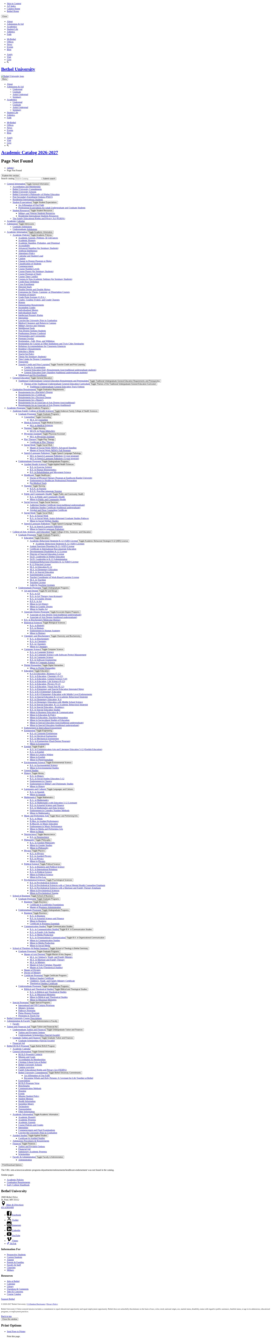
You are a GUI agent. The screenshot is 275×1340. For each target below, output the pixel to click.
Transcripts (23, 362)
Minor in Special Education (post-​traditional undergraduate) (57, 722)
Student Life (12, 29)
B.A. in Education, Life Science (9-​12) (47, 681)
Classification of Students (29, 263)
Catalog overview (26, 1067)
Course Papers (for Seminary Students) (35, 271)
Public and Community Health (38, 494)
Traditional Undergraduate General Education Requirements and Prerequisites (53, 381)
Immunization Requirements (31, 305)
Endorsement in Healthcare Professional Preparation (53, 480)
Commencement (25, 266)
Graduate (17, 92)
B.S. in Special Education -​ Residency (47, 707)
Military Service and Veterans (31, 325)
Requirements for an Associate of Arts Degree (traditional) (44, 405)
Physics (27, 850)
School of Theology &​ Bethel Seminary (31, 948)
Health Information (27, 1101)
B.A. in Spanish (37, 792)
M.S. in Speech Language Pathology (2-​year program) (54, 456)
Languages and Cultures (35, 789)
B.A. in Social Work (39, 516)
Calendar (11, 1284)
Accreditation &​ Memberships (32, 1059)
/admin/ (10, 168)
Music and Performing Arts (36, 816)
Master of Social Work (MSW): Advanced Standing (53, 448)
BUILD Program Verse (28, 1083)
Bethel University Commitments (27, 189)
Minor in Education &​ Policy (43, 715)
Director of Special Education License (47, 554)
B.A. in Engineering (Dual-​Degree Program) (50, 741)
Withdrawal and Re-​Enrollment (32, 375)
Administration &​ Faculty (18, 1021)
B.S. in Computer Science (41, 657)
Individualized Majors (28, 310)
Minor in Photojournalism (41, 759)
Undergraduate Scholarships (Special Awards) (39, 1035)
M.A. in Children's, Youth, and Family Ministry (51, 957)
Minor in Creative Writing (41, 754)
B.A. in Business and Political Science (47, 867)
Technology (23, 1106)
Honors (21, 302)
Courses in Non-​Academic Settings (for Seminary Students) (45, 279)
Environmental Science (34, 762)
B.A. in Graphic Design (40, 599)
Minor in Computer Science (42, 662)
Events (10, 47)
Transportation (24, 1109)
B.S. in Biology (37, 628)
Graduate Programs (27, 414)
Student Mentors (25, 1098)
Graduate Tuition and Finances (26, 1038)
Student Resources (21, 210)
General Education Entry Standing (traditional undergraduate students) (56, 372)
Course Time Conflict (28, 276)
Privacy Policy (52, 1304)
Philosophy (29, 840)
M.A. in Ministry (37, 962)
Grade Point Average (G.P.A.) (31, 297)
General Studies (31, 770)
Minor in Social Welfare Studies (44, 521)
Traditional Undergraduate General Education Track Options (57, 386)
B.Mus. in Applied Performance (44, 821)
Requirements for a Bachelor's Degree (35, 392)
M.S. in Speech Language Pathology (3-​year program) (54, 458)
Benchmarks (24, 1086)
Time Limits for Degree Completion (34, 359)
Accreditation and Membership (27, 186)
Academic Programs (16, 408)
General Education (21, 378)
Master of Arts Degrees (34, 954)
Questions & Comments (18, 1289)
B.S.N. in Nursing (38, 488)
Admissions (12, 224)
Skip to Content (14, 3)
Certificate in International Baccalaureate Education (53, 549)
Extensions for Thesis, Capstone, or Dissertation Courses (44, 292)
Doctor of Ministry (32, 972)
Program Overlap (26, 338)
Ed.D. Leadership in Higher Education (47, 556)
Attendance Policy (26, 253)
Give (9, 59)
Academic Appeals (26, 1122)
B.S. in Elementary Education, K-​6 (45, 699)
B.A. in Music (36, 818)
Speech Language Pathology (37, 453)
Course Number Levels (28, 269)
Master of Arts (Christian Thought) (45, 965)
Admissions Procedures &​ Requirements (31, 1141)
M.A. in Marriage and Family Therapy (47, 960)
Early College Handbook (18, 1185)
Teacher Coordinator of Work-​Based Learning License (54, 577)
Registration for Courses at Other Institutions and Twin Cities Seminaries (51, 343)
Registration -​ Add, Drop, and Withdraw (36, 341)
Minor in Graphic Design (41, 606)
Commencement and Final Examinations (36, 1130)
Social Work (29, 445)
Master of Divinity (32, 970)
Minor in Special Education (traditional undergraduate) (54, 725)
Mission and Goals (26, 1057)
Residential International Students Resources (38, 216)
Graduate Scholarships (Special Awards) (36, 1040)
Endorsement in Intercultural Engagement (43, 728)
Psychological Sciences (34, 880)
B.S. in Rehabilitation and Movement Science (50, 472)
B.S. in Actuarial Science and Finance (47, 805)
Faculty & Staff (14, 1265)
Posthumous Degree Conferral (32, 333)
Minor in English (37, 757)
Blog (9, 49)
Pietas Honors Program (28, 1013)
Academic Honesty (27, 240)
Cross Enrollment (26, 284)
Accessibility (24, 245)
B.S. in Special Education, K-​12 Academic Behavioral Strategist (59, 704)
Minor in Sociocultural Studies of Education (49, 720)
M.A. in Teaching (38, 580)
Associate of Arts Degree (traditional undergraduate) (53, 617)
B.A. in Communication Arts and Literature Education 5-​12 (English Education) (66, 749)
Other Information (26, 1111)
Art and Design (31, 591)
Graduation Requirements (24, 389)
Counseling (29, 417)
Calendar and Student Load (30, 256)
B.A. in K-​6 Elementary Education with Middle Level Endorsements (61, 694)
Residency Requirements (29, 349)
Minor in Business (38, 921)
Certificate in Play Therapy (42, 442)
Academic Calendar (16, 221)
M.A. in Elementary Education (44, 569)
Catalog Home (13, 8)
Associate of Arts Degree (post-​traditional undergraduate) (55, 614)
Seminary (17, 97)
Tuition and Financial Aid (18, 1026)
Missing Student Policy (28, 1096)
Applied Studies (20, 1135)
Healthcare (29, 475)
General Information (16, 184)
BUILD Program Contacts (30, 1054)
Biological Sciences (33, 622)
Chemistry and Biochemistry (37, 636)
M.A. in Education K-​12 (41, 567)
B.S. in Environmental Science (44, 765)
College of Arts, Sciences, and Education (31, 532)
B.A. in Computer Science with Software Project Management (58, 655)
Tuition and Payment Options (31, 1032)
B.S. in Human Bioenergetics (43, 470)
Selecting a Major (26, 351)
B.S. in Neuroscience (39, 837)
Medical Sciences (32, 422)
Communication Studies (35, 926)
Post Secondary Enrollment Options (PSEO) (33, 197)
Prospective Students (16, 1254)
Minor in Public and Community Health (48, 499)
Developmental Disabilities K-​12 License (48, 551)
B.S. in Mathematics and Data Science (47, 808)
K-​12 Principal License (40, 564)
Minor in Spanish (37, 794)
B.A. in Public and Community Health (47, 497)
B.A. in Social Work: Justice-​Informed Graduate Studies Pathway (59, 518)
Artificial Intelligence (27, 251)
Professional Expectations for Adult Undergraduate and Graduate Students (51, 208)
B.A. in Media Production (41, 935)
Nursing (27, 428)
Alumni (10, 1260)
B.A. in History (37, 776)
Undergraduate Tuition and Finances (29, 1029)
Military (10, 1270)
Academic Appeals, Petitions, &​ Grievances (38, 238)
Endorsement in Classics (41, 781)
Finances (17, 1143)
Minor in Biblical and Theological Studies (49, 997)
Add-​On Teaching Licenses (42, 585)
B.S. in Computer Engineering (43, 733)
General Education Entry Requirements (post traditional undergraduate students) (60, 370)
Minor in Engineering (39, 744)
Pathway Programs (26, 1010)
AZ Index (11, 6)
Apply (10, 54)
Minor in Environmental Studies (44, 768)
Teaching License (38, 582)
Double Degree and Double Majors (34, 289)
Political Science (31, 864)
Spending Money (26, 1104)
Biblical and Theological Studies (38, 989)
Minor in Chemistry (39, 646)
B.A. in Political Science (41, 872)
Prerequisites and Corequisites (31, 336)
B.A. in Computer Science (42, 652)
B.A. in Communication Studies (44, 929)
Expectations (24, 1080)
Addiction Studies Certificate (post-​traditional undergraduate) (57, 505)
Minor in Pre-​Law (38, 877)
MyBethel (11, 39)
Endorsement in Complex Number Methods (49, 810)
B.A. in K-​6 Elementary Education (45, 692)
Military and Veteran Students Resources (36, 213)
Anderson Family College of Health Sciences (33, 411)
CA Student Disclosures (36, 1304)
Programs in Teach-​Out (28, 1015)
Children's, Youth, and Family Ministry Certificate (52, 981)
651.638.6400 (7, 1207)
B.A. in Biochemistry (39, 639)
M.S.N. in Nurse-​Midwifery (42, 431)
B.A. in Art (35, 593)
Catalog (21, 258)
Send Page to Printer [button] (16, 1331)
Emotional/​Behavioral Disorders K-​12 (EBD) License (54, 562)
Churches (11, 1267)
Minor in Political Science (41, 874)
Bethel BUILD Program (18, 1046)
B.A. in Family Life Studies (42, 932)
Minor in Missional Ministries (43, 1000)
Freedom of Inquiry (27, 294)
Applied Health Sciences (35, 464)
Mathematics (30, 797)
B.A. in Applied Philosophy (42, 843)
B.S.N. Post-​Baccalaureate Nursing (46, 491)
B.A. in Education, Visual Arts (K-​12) (47, 686)
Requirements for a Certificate (31, 395)
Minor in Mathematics (40, 813)
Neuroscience (30, 834)
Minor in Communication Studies (45, 940)
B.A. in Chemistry (38, 641)
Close (4, 16)
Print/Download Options (12, 1165)
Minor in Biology (38, 633)
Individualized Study (27, 312)
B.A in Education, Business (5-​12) (45, 673)
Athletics (11, 32)
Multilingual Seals (26, 328)
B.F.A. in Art (36, 601)
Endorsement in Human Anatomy (45, 630)
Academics (12, 26)
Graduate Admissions (22, 226)
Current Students (14, 1257)
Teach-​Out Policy (26, 354)
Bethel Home (13, 11)
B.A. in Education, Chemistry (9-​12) (46, 676)
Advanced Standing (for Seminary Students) (38, 248)
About (10, 21)
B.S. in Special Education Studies (45, 710)
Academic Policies (21, 235)
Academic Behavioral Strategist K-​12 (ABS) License (54, 541)
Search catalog (7, 178)
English (27, 746)
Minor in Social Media (40, 945)
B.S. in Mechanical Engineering (44, 738)
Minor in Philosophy (39, 848)
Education (28, 538)
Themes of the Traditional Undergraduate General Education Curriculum (57, 384)
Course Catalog (14, 1294)
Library (10, 1286)
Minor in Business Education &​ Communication (51, 712)
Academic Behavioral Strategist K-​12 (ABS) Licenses (60, 544)
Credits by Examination (34, 367)
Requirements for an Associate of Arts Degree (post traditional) (46, 402)
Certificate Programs (33, 975)
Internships (23, 318)
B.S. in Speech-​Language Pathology (46, 526)
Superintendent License (40, 574)
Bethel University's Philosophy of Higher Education (36, 194)
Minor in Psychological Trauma (44, 893)
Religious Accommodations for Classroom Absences (42, 346)
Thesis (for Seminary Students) (32, 356)
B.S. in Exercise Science (41, 467)
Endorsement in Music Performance (46, 826)
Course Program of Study (29, 274)
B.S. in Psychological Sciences (44, 883)
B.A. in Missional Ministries (42, 994)
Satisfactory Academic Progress (32, 1151)
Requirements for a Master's (31, 400)
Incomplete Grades (26, 307)
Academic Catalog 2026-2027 (29, 152)
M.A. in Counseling (39, 420)
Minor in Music (37, 831)
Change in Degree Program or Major (35, 261)
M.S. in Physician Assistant (42, 436)
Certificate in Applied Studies (31, 1138)
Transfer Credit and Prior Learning (34, 364)
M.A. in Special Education (42, 572)
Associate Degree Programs (36, 612)
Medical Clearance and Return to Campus (37, 323)
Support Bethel (8, 1299)
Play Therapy (30, 439)
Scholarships (24, 1154)
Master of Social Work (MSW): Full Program (50, 450)
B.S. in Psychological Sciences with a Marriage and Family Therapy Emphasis (65, 888)
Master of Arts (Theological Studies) (46, 967)
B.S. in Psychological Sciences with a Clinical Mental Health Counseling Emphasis (67, 885)
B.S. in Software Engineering (43, 660)
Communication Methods (29, 1088)
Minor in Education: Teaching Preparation (49, 717)
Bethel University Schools (24, 192)
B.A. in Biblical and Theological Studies (48, 992)
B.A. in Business (37, 916)
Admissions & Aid (15, 24)
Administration (25, 1160)
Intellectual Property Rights (30, 315)
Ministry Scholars (26, 1008)
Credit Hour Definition (28, 282)
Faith (9, 34)
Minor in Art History (39, 604)
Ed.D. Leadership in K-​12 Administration (48, 559)
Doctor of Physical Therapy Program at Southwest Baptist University (61, 478)
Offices (10, 42)
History (27, 773)
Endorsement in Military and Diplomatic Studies (51, 784)
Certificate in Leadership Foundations (47, 904)
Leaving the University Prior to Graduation (37, 320)
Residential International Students (28, 199)
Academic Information (17, 232)
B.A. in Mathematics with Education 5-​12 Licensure (53, 803)
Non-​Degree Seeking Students (32, 331)
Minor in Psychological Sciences (44, 890)
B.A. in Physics (37, 853)
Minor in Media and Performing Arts (46, 829)
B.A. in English (37, 752)
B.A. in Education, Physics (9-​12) (45, 684)
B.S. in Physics (37, 858)
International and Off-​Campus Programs (36, 1005)
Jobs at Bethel (13, 1281)
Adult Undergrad (20, 94)
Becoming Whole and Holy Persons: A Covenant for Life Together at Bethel (58, 1078)
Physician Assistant (32, 434)
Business (28, 902)
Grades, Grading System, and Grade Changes (39, 300)
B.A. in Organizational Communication (47, 937)
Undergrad (17, 89)
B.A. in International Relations (43, 869)
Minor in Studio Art (39, 609)
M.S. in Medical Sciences (41, 425)
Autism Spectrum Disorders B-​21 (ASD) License (52, 546)
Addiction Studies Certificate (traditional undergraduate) (55, 507)
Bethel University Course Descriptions (24, 1018)
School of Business (21, 896)
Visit (9, 57)
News (9, 44)
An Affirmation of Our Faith (31, 205)
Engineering (29, 730)
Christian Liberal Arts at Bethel (32, 1062)
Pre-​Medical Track (38, 483)
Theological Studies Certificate (44, 983)
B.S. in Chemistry (38, 644)
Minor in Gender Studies (41, 845)
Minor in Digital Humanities (42, 668)
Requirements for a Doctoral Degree (34, 397)
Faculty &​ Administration (24, 1157)
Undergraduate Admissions (25, 229)
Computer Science (32, 649)
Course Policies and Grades (30, 1125)
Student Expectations (22, 202)
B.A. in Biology (37, 625)
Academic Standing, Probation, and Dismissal (39, 243)
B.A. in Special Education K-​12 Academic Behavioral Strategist (59, 697)
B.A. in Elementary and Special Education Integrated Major (57, 689)
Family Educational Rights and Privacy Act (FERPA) (42, 1070)
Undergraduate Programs (29, 461)
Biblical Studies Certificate (42, 978)
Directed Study (25, 287)
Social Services (31, 502)
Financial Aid (19, 1043)
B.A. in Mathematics (39, 800)
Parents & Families (15, 1262)
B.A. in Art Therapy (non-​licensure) (46, 596)
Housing (22, 1091)
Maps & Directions (14, 1205)
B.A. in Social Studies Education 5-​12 (47, 778)
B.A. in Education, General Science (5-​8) (48, 679)
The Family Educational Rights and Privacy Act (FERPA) (39, 218)
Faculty (16, 1024)
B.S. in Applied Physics (40, 856)
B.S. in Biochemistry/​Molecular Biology (42, 620)
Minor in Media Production (42, 943)
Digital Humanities (32, 665)
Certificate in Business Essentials (44, 923)
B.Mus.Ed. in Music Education (44, 824)
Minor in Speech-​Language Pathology (47, 529)
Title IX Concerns (15, 1291)
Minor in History (37, 786)
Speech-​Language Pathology (37, 523)
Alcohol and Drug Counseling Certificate (48, 510)
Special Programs (20, 1002)
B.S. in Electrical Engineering (43, 736)
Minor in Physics (37, 861)
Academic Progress (27, 1120)
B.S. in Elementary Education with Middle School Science (56, 702)
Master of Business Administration (45, 907)
